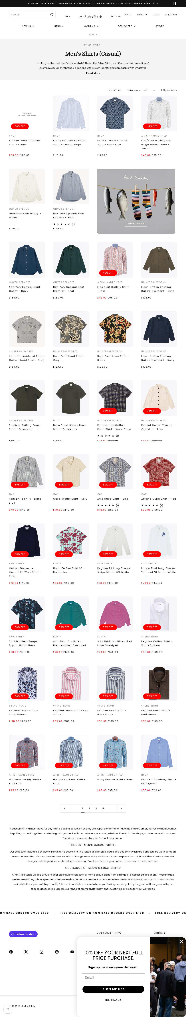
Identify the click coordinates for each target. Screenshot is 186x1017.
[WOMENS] (91, 26)
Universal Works (153, 282)
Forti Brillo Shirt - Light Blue (25, 500)
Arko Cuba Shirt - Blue (113, 498)
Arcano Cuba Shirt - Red (158, 498)
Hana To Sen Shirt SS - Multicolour (69, 570)
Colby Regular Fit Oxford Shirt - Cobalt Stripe (70, 142)
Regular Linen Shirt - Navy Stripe (111, 712)
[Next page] (121, 808)
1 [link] (82, 808)
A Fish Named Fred (154, 135)
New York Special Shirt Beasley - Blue (68, 215)
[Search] (52, 14)
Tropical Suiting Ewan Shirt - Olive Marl (24, 427)
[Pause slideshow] (173, 3)
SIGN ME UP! (113, 989)
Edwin (57, 563)
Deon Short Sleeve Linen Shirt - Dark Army (69, 427)
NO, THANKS (113, 1000)
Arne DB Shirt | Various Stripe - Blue (25, 142)
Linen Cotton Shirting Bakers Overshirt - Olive (157, 289)
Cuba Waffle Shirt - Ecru (70, 498)
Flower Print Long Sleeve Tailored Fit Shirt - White (158, 570)
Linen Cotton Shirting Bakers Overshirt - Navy (157, 358)
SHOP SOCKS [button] (136, 223)
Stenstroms (150, 636)
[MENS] (58, 26)
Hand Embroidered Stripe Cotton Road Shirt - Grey (26, 358)
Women (116, 16)
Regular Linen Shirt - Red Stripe (70, 712)
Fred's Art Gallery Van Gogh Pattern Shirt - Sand (156, 144)
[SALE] (93, 34)
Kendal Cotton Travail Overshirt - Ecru (156, 427)
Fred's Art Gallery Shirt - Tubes (114, 289)
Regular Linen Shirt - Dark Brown (155, 712)
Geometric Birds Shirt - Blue (69, 781)
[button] (171, 14)
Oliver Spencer (20, 208)
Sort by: (116, 90)
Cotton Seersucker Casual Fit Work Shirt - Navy (25, 572)
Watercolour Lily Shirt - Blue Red (25, 781)
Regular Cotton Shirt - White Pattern (157, 643)
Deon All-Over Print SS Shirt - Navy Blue (112, 142)
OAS (12, 494)
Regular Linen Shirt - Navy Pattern (23, 712)
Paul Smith (16, 563)
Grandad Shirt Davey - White (25, 215)
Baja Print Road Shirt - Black (113, 358)
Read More (93, 73)
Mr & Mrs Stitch (26, 1006)
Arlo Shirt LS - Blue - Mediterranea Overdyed (69, 643)
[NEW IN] (28, 26)
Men (67, 16)
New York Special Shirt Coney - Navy (24, 289)
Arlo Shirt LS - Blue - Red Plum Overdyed (114, 643)
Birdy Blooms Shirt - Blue (115, 779)
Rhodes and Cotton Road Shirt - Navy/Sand (114, 427)
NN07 (12, 135)
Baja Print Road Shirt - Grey (69, 358)
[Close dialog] (181, 941)
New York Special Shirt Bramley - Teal (68, 289)
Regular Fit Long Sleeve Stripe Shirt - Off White (113, 570)
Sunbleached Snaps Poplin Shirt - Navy (23, 643)
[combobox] (32, 14)
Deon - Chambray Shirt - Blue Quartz (158, 781)
